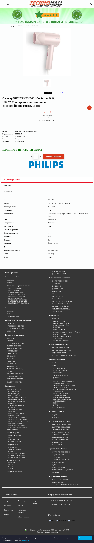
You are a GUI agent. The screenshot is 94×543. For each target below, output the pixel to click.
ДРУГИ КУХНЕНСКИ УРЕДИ (18, 427)
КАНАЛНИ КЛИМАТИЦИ (60, 435)
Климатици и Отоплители (59, 421)
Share (49, 93)
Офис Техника (55, 315)
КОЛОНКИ (10, 359)
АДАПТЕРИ (56, 378)
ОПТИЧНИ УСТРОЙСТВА (60, 306)
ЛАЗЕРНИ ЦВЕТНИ (59, 321)
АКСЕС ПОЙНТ (57, 373)
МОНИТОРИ (11, 331)
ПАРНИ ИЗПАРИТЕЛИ (60, 393)
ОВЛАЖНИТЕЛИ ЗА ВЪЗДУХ (63, 383)
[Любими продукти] (86, 3)
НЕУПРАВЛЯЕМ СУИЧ (60, 370)
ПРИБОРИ (55, 417)
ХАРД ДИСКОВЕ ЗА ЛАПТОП (62, 301)
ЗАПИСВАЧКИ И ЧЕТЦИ (15, 369)
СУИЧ (54, 366)
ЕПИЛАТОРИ (12, 447)
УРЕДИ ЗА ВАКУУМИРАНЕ (17, 417)
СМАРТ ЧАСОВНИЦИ (15, 288)
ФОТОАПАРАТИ (57, 472)
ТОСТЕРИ (11, 407)
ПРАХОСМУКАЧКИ (14, 435)
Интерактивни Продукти (59, 344)
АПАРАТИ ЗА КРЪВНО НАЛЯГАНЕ (65, 389)
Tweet (61, 93)
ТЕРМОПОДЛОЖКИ (59, 395)
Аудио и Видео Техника (58, 449)
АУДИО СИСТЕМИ (58, 454)
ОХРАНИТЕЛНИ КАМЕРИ (60, 479)
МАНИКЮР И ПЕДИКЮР (16, 453)
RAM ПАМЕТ (56, 299)
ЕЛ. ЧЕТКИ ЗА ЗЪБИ (14, 442)
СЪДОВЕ (55, 415)
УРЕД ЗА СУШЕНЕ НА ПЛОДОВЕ (19, 421)
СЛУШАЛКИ (11, 356)
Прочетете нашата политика (47, 532)
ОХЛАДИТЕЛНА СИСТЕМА (61, 309)
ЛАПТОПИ (10, 323)
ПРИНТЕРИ (55, 319)
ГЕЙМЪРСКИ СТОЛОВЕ (15, 379)
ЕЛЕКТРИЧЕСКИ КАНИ (16, 413)
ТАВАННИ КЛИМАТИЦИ (60, 432)
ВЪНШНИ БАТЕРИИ (15, 298)
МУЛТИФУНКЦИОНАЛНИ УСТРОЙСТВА (66, 332)
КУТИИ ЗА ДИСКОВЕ (14, 348)
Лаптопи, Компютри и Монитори (18, 320)
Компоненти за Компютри (59, 278)
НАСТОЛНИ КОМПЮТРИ (15, 326)
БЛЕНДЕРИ (12, 403)
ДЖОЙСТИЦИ (12, 361)
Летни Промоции (11, 273)
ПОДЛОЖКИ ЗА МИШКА (15, 343)
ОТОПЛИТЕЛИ (57, 442)
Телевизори (10, 311)
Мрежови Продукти (57, 359)
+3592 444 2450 (64, 504)
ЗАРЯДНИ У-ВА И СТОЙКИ (17, 302)
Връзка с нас (9, 510)
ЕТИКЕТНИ (57, 327)
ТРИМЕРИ (11, 451)
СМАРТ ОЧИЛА (13, 290)
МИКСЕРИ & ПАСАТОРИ (16, 401)
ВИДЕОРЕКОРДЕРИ (58, 482)
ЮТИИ (10, 437)
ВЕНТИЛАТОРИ (57, 445)
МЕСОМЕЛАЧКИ (13, 415)
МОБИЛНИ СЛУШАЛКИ (16, 294)
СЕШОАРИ (35, 26)
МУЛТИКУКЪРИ (13, 392)
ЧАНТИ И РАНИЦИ (58, 271)
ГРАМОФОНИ (56, 457)
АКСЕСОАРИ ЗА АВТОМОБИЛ (18, 304)
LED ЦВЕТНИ (57, 338)
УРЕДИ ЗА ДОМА (13, 433)
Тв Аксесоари (11, 314)
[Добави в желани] (88, 148)
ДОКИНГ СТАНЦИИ (14, 376)
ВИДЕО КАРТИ (57, 291)
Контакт (8, 192)
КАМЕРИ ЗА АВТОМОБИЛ (61, 460)
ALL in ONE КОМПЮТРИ (15, 328)
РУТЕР (54, 363)
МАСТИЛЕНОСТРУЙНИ (61, 325)
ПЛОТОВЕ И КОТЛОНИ (16, 423)
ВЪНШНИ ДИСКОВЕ (14, 346)
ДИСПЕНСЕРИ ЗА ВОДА (16, 425)
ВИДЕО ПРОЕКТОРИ (59, 353)
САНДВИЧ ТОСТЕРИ (15, 409)
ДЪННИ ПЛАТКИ (57, 289)
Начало (3, 26)
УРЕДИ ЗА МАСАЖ (59, 401)
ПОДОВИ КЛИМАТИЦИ (60, 437)
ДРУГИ (55, 405)
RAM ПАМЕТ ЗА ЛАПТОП (61, 304)
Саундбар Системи (13, 316)
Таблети (9, 282)
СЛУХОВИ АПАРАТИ (60, 387)
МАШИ (10, 467)
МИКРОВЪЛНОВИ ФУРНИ (17, 398)
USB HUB (10, 371)
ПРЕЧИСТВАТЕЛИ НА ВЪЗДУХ (63, 381)
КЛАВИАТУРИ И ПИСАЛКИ (17, 300)
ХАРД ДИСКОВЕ (57, 296)
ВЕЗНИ (55, 403)
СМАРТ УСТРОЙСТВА (14, 382)
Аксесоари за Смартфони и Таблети (18, 286)
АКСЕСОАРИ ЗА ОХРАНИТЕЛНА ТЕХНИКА (67, 485)
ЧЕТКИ (10, 469)
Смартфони (10, 280)
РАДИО (54, 465)
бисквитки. (25, 540)
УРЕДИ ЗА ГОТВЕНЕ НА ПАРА (18, 419)
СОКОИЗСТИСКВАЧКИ (16, 405)
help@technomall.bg (64, 500)
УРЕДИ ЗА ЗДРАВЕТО (14, 472)
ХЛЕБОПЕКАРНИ (14, 396)
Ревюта (7, 185)
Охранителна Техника (58, 476)
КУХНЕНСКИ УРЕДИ (14, 389)
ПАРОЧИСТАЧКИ (14, 439)
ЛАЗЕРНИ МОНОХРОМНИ (62, 323)
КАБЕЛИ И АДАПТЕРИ (15, 374)
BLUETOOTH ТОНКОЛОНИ (61, 452)
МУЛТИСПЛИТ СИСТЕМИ (61, 440)
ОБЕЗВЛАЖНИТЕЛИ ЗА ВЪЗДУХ (64, 385)
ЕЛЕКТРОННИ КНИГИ (59, 462)
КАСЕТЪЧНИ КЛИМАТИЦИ (61, 427)
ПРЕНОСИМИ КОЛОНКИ (16, 296)
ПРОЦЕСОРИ (56, 286)
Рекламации (22, 501)
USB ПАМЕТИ (12, 353)
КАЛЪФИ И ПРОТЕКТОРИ (17, 292)
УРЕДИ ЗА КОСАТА (24, 26)
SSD (53, 294)
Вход (6, 501)
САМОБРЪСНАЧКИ (14, 449)
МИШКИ (10, 341)
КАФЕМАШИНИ (12, 430)
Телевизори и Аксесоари (14, 308)
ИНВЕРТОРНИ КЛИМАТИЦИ (62, 424)
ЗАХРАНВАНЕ (56, 283)
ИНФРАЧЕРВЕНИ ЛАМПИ (61, 397)
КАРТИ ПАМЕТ (12, 351)
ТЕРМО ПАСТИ (57, 311)
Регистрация (8, 505)
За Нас (6, 515)
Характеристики (12, 179)
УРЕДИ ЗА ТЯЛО (12, 445)
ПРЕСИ (10, 465)
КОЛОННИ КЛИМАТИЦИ (60, 429)
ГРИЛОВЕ (11, 411)
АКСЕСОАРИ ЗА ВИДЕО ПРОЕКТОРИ (64, 355)
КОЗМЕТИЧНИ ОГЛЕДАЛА (17, 455)
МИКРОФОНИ (12, 366)
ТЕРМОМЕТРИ (58, 391)
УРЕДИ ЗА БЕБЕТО (58, 407)
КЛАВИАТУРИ (12, 338)
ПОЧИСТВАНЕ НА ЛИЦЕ (16, 457)
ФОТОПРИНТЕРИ (59, 329)
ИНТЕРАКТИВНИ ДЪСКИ (60, 348)
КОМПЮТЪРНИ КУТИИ (60, 281)
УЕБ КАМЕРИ (11, 364)
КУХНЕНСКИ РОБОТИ (16, 400)
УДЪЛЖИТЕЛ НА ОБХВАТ (60, 375)
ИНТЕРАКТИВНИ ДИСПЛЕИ (61, 350)
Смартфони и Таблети (13, 277)
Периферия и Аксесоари (14, 335)
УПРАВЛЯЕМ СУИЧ (59, 368)
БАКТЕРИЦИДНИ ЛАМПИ (62, 399)
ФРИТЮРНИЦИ (13, 394)
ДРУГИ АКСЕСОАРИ (59, 274)
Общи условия (23, 517)
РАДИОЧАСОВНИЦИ (59, 467)
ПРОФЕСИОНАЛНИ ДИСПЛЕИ (62, 470)
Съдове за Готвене (56, 411)
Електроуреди (12, 26)
